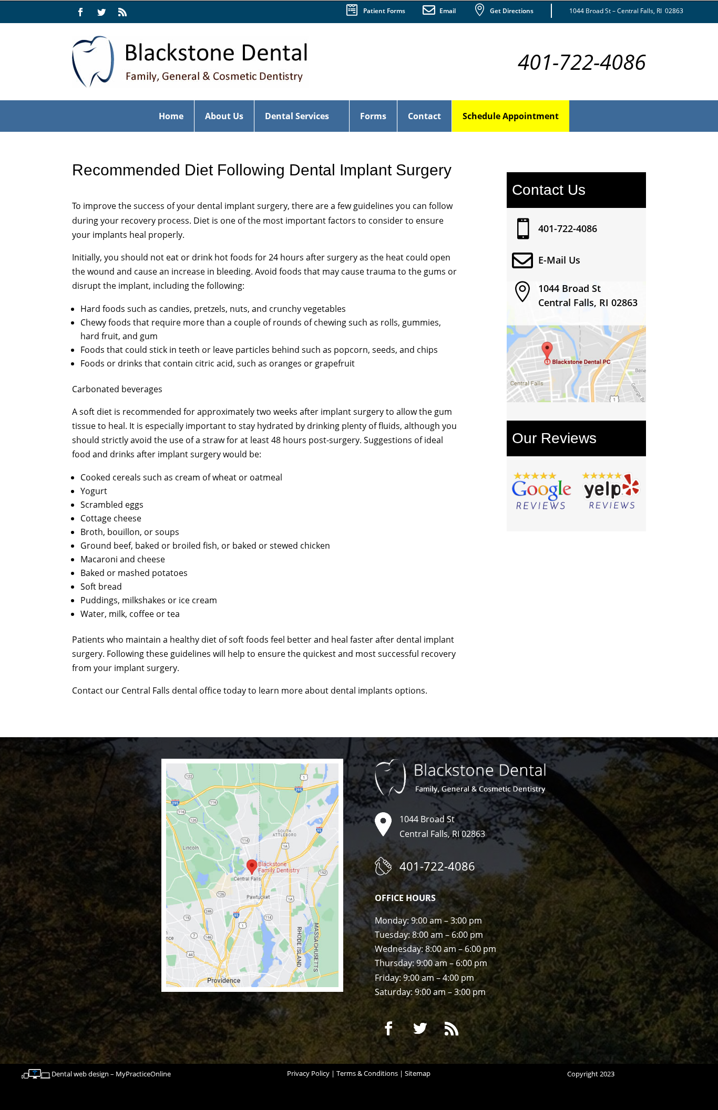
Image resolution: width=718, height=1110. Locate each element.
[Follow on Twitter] (101, 12)
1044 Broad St (569, 288)
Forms (373, 116)
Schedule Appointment (511, 116)
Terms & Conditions (367, 1073)
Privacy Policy (308, 1073)
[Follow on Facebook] (80, 12)
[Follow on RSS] (122, 12)
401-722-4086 (567, 228)
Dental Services (297, 116)
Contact (424, 116)
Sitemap (417, 1073)
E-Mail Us (559, 260)
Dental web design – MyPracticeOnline (111, 1073)
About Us (224, 116)
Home (171, 116)
